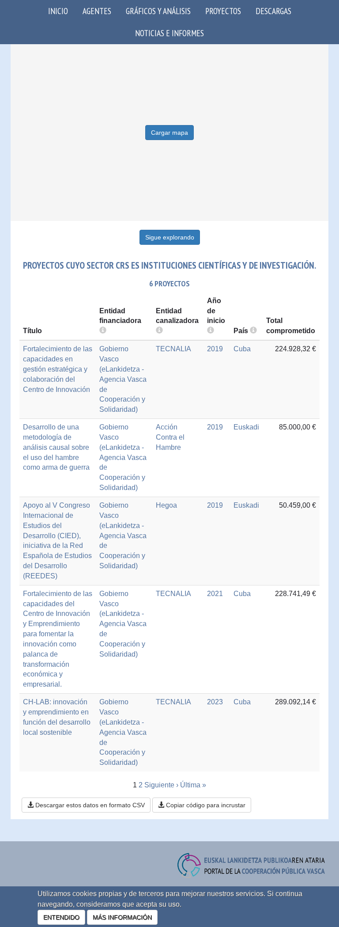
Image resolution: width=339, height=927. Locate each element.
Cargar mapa (169, 132)
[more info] (210, 330)
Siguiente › (161, 785)
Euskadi (246, 427)
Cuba (242, 349)
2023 (215, 702)
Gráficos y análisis (158, 10)
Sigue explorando (169, 237)
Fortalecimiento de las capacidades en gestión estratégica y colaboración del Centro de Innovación (57, 369)
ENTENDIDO (61, 917)
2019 (215, 349)
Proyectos (223, 10)
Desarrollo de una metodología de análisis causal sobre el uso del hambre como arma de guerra (56, 447)
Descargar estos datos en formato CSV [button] (89, 805)
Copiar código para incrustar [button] (204, 805)
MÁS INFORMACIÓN (122, 917)
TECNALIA (173, 349)
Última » (193, 785)
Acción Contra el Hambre (170, 437)
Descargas (273, 10)
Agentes (97, 10)
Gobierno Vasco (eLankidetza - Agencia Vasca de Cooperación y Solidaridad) (123, 379)
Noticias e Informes (169, 32)
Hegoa (166, 505)
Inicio (58, 10)
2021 (215, 593)
